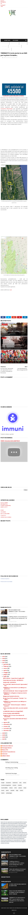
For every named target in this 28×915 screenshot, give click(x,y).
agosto (5, 722)
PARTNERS (4, 46)
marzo (5, 668)
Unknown (4, 754)
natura (10, 787)
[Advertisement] (14, 27)
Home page (7, 40)
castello (12, 790)
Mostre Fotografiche (3, 2)
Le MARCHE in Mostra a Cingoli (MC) (13, 711)
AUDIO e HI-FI (4, 507)
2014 (3, 656)
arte (20, 782)
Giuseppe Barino (7, 748)
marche (20, 785)
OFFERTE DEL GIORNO (6, 517)
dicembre (6, 730)
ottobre (5, 726)
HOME (2, 510)
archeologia (9, 793)
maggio (5, 672)
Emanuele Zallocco (7, 746)
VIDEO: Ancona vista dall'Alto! (10, 441)
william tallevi (6, 756)
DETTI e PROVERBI (5, 513)
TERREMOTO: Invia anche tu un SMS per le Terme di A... (14, 702)
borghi (2, 782)
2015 (3, 658)
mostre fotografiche (6, 785)
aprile (5, 670)
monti (2, 790)
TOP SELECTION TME (15, 46)
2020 (3, 737)
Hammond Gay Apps (11, 773)
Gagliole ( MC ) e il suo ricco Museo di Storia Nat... (13, 716)
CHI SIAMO (15, 40)
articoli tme (9, 57)
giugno (5, 674)
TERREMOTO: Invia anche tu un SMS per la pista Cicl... (14, 688)
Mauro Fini (5, 750)
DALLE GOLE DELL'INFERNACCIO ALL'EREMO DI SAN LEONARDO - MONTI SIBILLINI (17, 892)
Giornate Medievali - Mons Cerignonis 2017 (15, 691)
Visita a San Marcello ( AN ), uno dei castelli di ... (15, 708)
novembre (6, 728)
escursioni (8, 782)
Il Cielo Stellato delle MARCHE (11, 713)
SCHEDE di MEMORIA (6, 505)
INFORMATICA (4, 504)
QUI (11, 290)
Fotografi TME (3, 5)
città (15, 787)
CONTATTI (23, 43)
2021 (3, 739)
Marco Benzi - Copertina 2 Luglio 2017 (13, 678)
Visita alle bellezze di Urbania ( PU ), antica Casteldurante (17, 625)
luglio (5, 676)
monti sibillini (4, 787)
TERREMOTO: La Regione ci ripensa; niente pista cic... (15, 693)
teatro (2, 793)
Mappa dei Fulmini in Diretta (11, 696)
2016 (3, 660)
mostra (14, 785)
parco (7, 790)
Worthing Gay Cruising (11, 767)
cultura (20, 787)
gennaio (5, 664)
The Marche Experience (5, 578)
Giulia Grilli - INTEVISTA (9, 682)
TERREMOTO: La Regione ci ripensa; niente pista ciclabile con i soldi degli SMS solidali (13, 359)
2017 (3, 662)
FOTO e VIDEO (4, 502)
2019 (3, 735)
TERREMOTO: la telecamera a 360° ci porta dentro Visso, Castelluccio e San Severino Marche (17, 900)
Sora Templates (10, 908)
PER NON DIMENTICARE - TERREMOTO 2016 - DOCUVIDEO (13, 332)
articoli (5, 57)
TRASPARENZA (14, 43)
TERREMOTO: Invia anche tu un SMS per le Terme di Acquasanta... (13, 345)
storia (24, 782)
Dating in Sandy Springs (11, 762)
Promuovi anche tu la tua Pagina (6, 581)
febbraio (6, 666)
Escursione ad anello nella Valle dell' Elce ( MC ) (15, 719)
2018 (3, 733)
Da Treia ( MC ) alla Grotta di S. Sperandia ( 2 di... (15, 685)
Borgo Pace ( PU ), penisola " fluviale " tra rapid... (14, 699)
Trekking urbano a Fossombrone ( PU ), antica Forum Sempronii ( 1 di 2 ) (17, 618)
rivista (21, 790)
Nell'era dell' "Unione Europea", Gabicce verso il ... (14, 705)
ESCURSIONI (5, 43)
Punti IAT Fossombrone (8, 752)
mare (25, 787)
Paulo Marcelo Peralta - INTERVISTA (13, 680)
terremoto (15, 57)
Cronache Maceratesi (6, 108)
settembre (6, 724)
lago (17, 790)
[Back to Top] (14, 913)
